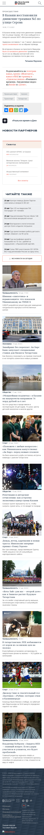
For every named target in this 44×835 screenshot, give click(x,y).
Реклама (5, 809)
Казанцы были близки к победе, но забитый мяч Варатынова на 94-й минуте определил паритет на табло (21, 700)
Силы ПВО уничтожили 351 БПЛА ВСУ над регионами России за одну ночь (21, 250)
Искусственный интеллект (17, 173)
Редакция (6, 806)
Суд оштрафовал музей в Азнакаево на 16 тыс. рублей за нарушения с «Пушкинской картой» (19, 241)
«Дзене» (22, 84)
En (28, 806)
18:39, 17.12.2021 (8, 27)
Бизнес (24, 94)
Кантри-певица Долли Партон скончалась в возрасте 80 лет (20, 201)
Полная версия (8, 825)
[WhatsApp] (16, 110)
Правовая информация (11, 812)
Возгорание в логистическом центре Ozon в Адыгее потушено (19, 225)
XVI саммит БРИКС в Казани (18, 153)
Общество (6, 392)
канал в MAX (12, 76)
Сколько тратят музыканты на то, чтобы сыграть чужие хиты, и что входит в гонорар (21, 500)
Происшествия (10, 11)
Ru (24, 805)
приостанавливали (10, 44)
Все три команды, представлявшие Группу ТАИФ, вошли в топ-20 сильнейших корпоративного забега (20, 547)
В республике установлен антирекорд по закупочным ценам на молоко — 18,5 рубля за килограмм (22, 649)
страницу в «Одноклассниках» (19, 78)
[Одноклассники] (11, 110)
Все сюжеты (23, 180)
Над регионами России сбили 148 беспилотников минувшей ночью (21, 217)
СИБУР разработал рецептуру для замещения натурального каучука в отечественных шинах (21, 303)
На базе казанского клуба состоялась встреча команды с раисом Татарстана (21, 452)
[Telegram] (21, 110)
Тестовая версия (9, 827)
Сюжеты (11, 144)
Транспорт (8, 98)
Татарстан (22, 98)
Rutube (12, 84)
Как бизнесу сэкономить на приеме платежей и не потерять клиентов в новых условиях (21, 353)
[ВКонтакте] (6, 110)
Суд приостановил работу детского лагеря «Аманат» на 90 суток (21, 232)
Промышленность (10, 293)
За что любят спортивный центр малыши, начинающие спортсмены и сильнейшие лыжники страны (21, 598)
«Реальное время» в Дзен (24, 120)
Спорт (5, 443)
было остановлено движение (15, 51)
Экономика (7, 344)
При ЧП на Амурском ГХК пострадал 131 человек (17, 209)
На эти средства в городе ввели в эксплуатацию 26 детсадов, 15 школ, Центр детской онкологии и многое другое (21, 402)
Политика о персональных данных (11, 816)
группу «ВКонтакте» (23, 73)
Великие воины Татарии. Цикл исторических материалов (19, 163)
